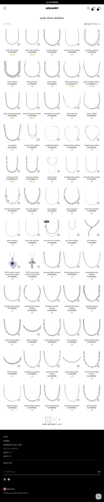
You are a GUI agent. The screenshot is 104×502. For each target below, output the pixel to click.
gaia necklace (51, 82)
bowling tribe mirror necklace (52, 307)
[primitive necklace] (92, 294)
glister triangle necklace (92, 82)
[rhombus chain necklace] (12, 197)
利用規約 (6, 441)
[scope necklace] (72, 328)
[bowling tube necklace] (72, 260)
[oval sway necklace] (32, 165)
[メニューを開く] (4, 8)
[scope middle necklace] (52, 328)
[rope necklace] (52, 197)
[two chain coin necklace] (52, 229)
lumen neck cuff (71, 113)
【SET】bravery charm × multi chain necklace (12, 273)
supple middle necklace (32, 406)
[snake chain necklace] (92, 197)
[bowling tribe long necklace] (92, 260)
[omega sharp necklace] (92, 133)
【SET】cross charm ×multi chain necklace (32, 273)
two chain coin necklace (52, 240)
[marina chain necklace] (32, 133)
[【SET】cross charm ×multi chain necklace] (32, 260)
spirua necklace (91, 406)
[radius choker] (52, 165)
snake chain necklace (92, 209)
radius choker (52, 177)
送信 (99, 472)
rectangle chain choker (72, 177)
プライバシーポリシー (11, 448)
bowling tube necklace (71, 272)
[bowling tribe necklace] (12, 294)
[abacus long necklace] (12, 328)
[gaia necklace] (52, 70)
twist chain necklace (32, 240)
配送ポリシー (8, 456)
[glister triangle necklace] (92, 70)
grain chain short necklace (32, 113)
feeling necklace (32, 82)
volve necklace (92, 240)
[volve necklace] (92, 229)
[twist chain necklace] (32, 229)
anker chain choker (12, 50)
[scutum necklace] (72, 197)
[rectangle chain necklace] (92, 165)
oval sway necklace (32, 177)
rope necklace (52, 209)
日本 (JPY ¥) (10, 489)
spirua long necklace (52, 406)
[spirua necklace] (92, 394)
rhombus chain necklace (12, 209)
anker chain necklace (32, 50)
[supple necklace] (12, 394)
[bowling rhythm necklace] (52, 260)
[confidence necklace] (92, 38)
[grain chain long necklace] (12, 101)
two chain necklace (71, 240)
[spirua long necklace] (52, 394)
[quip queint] (52, 8)
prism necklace (12, 372)
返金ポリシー (8, 452)
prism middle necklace (91, 340)
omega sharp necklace (91, 145)
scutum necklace (71, 209)
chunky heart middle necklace (92, 373)
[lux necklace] (12, 133)
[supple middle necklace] (32, 394)
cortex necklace (12, 82)
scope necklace (72, 340)
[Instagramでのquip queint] (4, 479)
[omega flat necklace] (52, 133)
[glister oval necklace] (72, 70)
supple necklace (12, 406)
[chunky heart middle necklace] (92, 360)
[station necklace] (12, 229)
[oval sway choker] (12, 165)
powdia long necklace (72, 406)
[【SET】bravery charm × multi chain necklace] (12, 260)
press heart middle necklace (52, 373)
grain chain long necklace (12, 113)
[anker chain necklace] (32, 38)
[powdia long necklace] (72, 394)
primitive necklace (92, 306)
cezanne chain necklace (72, 50)
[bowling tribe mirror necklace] (52, 294)
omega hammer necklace (72, 145)
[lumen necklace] (92, 101)
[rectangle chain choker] (72, 165)
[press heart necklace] (72, 360)
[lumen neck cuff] (72, 101)
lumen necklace (91, 113)
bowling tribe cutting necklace (72, 307)
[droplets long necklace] (32, 360)
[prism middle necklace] (92, 328)
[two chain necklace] (72, 229)
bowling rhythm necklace (52, 272)
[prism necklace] (12, 360)
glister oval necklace (72, 82)
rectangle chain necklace (91, 177)
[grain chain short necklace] (32, 101)
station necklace (12, 240)
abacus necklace (32, 340)
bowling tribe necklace (12, 306)
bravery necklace (52, 50)
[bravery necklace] (52, 38)
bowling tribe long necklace (92, 273)
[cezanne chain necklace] (72, 38)
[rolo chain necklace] (32, 197)
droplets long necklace (32, 372)
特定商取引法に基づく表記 (12, 445)
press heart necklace (72, 372)
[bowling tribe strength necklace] (32, 294)
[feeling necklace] (32, 70)
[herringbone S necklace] (52, 101)
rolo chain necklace (32, 209)
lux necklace (12, 145)
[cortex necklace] (12, 70)
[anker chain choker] (12, 38)
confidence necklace (92, 50)
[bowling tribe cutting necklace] (72, 294)
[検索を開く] (88, 8)
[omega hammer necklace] (72, 133)
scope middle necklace (52, 340)
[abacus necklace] (32, 328)
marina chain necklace (32, 145)
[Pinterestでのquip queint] (9, 479)
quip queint (12, 493)
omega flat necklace (52, 145)
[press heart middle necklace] (52, 360)
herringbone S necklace (52, 113)
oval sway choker (12, 177)
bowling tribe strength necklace (32, 307)
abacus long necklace (12, 340)
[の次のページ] (59, 419)
